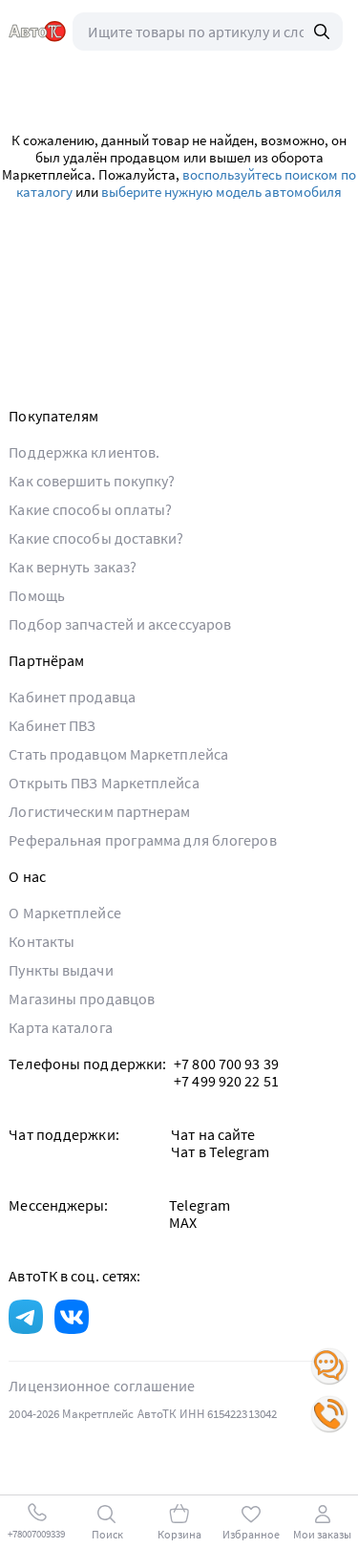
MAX (183, 1222)
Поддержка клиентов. (84, 452)
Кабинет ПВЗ (52, 725)
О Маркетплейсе (64, 912)
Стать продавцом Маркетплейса (118, 753)
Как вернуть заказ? (73, 566)
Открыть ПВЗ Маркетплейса (104, 782)
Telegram (199, 1205)
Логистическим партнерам (99, 811)
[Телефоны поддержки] (329, 1414)
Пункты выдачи (61, 969)
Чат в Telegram (220, 1151)
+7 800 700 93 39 (226, 1063)
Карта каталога (60, 1027)
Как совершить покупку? (92, 480)
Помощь (37, 595)
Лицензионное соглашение (102, 1385)
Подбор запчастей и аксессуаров (120, 624)
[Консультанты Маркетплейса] (329, 1366)
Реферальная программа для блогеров (142, 839)
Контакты (41, 941)
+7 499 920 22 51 (226, 1080)
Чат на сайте (213, 1134)
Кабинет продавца (72, 696)
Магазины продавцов (82, 998)
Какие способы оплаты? (90, 509)
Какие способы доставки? (96, 538)
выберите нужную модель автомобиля (221, 192)
